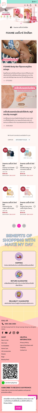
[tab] (18, 23)
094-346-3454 (10, 324)
